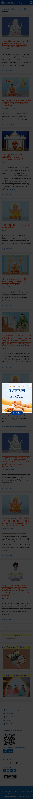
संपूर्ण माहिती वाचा (17, 413)
